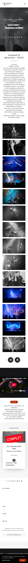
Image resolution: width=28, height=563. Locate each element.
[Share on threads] (10, 37)
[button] (24, 3)
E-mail (5, 513)
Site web (5, 521)
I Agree (22, 560)
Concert (12, 455)
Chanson (14, 21)
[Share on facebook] (6, 37)
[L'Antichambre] (7, 4)
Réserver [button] (14, 401)
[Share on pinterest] (12, 37)
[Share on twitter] (8, 37)
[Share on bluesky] (18, 37)
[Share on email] (21, 37)
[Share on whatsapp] (16, 37)
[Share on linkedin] (14, 37)
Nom (4, 506)
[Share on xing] (19, 37)
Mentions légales (20, 553)
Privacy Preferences (6, 560)
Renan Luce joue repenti (14, 451)
